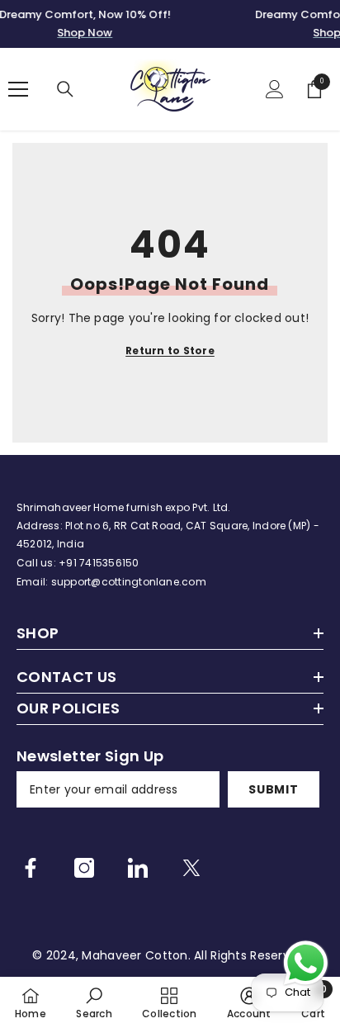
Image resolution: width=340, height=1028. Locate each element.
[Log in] (275, 89)
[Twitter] (191, 867)
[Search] (65, 89)
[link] (93, 1002)
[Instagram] (84, 867)
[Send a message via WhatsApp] (306, 963)
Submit (273, 789)
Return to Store (170, 350)
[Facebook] (30, 867)
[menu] (18, 89)
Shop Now (84, 32)
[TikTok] (137, 867)
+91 (69, 563)
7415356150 (109, 563)
